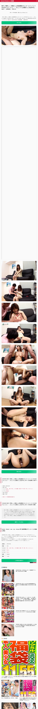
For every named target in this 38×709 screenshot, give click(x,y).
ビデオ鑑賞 (16, 488)
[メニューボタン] (37, 1)
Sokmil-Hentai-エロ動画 (7, 1)
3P (22, 488)
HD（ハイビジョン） (29, 488)
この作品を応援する (19, 560)
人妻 (9, 488)
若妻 (20, 488)
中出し (12, 488)
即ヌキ (7, 491)
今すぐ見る (19, 22)
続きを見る (19, 471)
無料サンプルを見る (19, 522)
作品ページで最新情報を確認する (9, 496)
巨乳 (24, 488)
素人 (7, 488)
